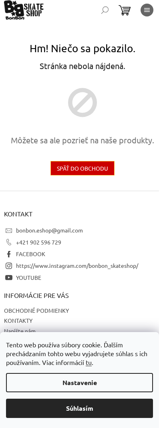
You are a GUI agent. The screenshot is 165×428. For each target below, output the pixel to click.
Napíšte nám (20, 330)
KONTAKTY (18, 320)
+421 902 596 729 (38, 242)
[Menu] (147, 10)
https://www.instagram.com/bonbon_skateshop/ (77, 265)
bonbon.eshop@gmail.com (49, 230)
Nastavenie (79, 382)
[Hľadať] (105, 10)
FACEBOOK (30, 253)
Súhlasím (79, 408)
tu (89, 362)
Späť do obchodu (82, 168)
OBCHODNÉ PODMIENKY (36, 310)
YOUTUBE (28, 277)
